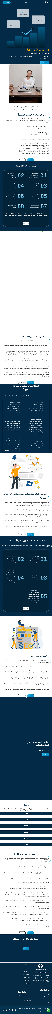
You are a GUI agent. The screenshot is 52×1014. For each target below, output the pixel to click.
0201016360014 (27, 998)
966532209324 (28, 1000)
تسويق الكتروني (26, 977)
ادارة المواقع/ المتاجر (25, 974)
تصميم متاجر (27, 986)
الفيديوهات (47, 1002)
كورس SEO (46, 993)
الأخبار (48, 999)
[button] (26, 2)
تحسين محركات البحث (25, 968)
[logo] (46, 2)
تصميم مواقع (27, 983)
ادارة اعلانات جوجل (26, 980)
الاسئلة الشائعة (46, 996)
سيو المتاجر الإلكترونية (25, 971)
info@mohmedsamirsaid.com (24, 995)
